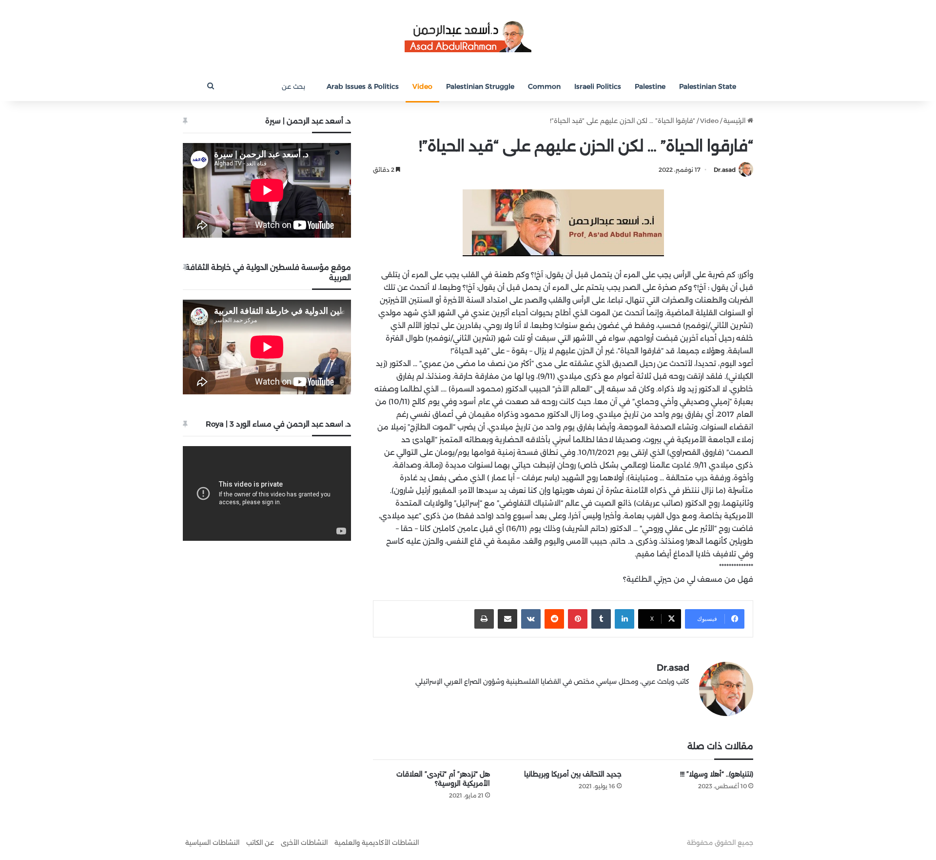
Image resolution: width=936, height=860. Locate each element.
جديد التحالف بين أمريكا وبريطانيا (573, 774)
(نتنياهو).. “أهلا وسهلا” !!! (716, 774)
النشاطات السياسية (212, 842)
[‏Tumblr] (601, 619)
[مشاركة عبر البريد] (507, 619)
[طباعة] (484, 619)
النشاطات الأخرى (304, 842)
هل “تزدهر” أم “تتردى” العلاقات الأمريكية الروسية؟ (443, 779)
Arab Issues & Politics (363, 86)
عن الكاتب (260, 842)
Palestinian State (707, 86)
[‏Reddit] (554, 619)
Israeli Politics (597, 86)
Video (422, 86)
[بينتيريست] (577, 619)
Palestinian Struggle (480, 86)
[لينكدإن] (624, 619)
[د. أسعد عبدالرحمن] (468, 36)
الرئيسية (735, 120)
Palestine (650, 86)
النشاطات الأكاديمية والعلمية (376, 842)
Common (544, 86)
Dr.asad (725, 169)
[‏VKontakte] (531, 619)
